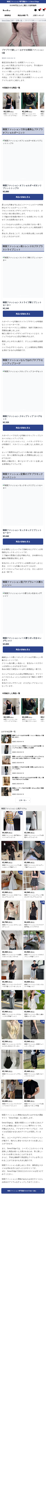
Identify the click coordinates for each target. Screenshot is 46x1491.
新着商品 (8, 15)
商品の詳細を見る (23, 197)
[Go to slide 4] (24, 178)
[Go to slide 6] (24, 295)
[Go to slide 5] (25, 178)
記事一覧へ (24, 800)
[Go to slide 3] (20, 295)
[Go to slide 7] (25, 295)
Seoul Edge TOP (8, 20)
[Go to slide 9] (28, 295)
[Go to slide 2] (21, 178)
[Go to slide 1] (20, 178)
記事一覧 (19, 20)
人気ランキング (38, 15)
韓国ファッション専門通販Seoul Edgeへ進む (21, 1191)
